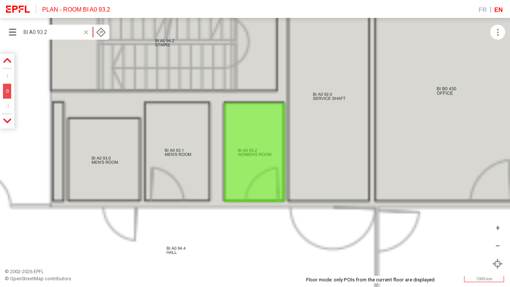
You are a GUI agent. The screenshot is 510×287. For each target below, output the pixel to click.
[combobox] (65, 32)
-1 (7, 106)
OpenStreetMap (27, 278)
